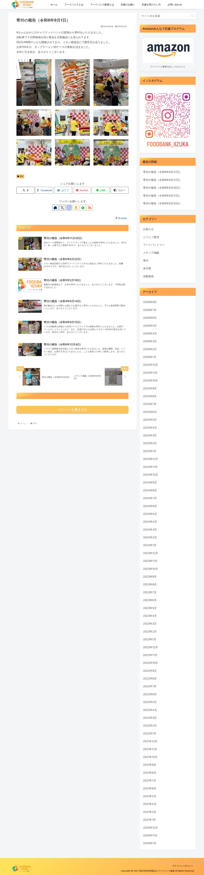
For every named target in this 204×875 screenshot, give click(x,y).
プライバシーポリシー (182, 866)
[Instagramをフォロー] (69, 208)
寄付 (21, 176)
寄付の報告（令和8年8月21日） (162, 195)
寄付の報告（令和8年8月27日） (162, 172)
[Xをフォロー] (62, 208)
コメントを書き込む (72, 409)
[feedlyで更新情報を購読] (83, 208)
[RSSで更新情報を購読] (90, 208)
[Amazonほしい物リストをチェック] (76, 208)
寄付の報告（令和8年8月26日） (162, 187)
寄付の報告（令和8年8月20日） (162, 203)
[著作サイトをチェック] (55, 208)
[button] (119, 190)
